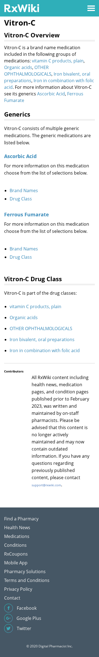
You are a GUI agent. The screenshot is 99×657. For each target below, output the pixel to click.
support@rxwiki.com (46, 485)
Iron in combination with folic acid (45, 350)
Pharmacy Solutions (25, 571)
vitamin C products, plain (58, 61)
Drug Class (21, 199)
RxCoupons (16, 554)
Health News (17, 528)
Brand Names (24, 190)
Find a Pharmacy (21, 519)
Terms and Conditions (27, 580)
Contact (12, 598)
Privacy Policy (18, 589)
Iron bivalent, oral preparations (42, 339)
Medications (16, 536)
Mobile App (16, 563)
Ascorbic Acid (51, 94)
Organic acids (18, 67)
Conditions (15, 545)
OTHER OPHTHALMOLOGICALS (41, 328)
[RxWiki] (21, 7)
